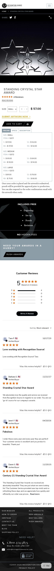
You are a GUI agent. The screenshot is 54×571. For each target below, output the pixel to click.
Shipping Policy (10, 532)
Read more (34, 494)
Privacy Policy (27, 568)
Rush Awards (15, 254)
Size (4, 109)
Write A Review (27, 313)
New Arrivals (36, 514)
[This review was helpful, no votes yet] (44, 366)
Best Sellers (36, 518)
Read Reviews (7, 100)
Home (4, 11)
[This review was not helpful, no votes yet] (48, 366)
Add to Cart (14, 124)
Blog (4, 529)
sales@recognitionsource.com (20, 549)
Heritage (6, 518)
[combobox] (40, 328)
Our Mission (8, 511)
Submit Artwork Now (15, 116)
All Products (36, 511)
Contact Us (8, 522)
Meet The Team (9, 525)
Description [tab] (24, 131)
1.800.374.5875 (17, 542)
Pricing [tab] (6, 131)
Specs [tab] (14, 131)
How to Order (9, 514)
